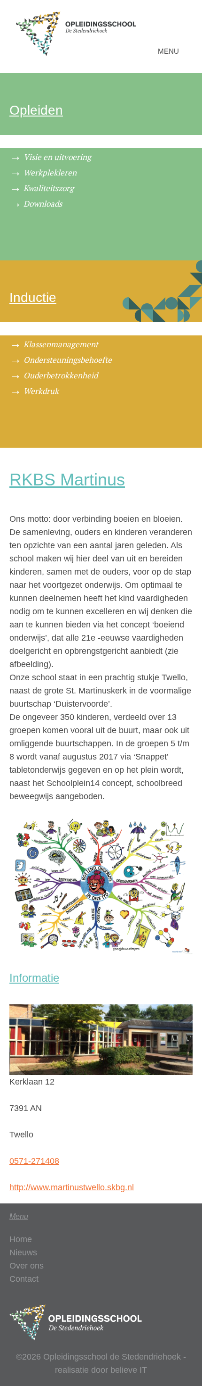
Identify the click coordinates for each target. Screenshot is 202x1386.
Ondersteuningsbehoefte (67, 359)
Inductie (32, 297)
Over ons (26, 1265)
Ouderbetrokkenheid (60, 375)
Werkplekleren (50, 172)
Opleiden (36, 110)
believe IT (128, 1370)
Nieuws (23, 1252)
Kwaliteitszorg (48, 188)
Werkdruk (41, 390)
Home (20, 1239)
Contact (24, 1279)
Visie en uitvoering (57, 156)
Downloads (42, 203)
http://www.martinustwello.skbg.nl (71, 1187)
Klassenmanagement (60, 344)
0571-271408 (34, 1161)
